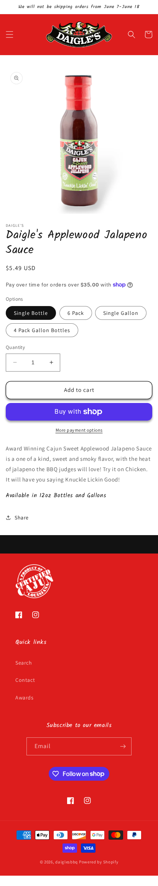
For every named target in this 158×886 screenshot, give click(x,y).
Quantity (15, 347)
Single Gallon (120, 313)
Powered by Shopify (98, 862)
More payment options (79, 430)
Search (23, 662)
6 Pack (75, 313)
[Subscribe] (122, 746)
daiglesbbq (66, 862)
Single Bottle (31, 313)
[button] (9, 34)
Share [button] (22, 517)
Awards (24, 697)
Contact (25, 679)
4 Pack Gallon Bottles (42, 330)
